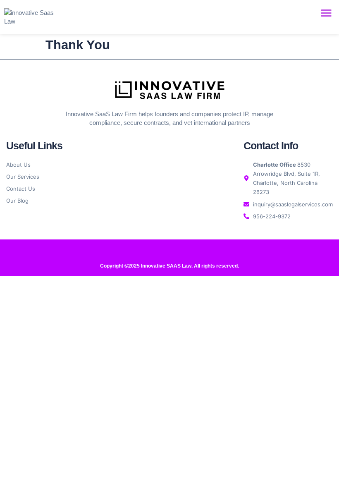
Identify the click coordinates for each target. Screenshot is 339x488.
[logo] (169, 89)
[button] (326, 13)
